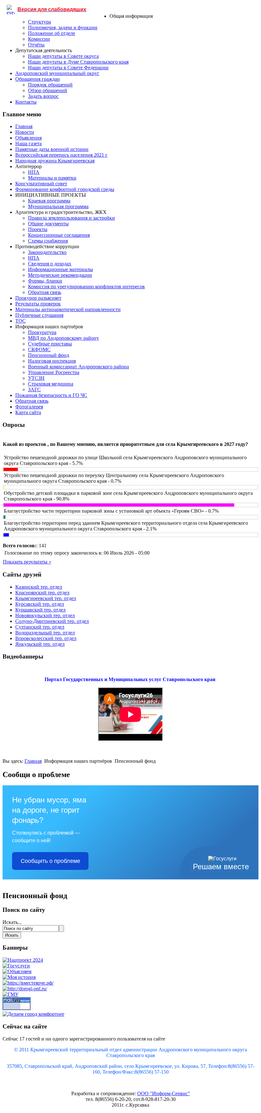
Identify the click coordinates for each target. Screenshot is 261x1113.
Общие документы (48, 223)
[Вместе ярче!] (28, 983)
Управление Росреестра (53, 372)
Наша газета (28, 143)
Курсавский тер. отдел (39, 604)
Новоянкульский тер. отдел (45, 615)
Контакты (26, 102)
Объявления (28, 137)
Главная (23, 126)
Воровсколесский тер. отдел (45, 638)
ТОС (20, 321)
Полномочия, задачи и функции (62, 27)
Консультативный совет (41, 183)
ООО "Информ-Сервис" (163, 1093)
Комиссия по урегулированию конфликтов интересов (86, 286)
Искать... (12, 922)
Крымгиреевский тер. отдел (45, 598)
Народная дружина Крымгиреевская (55, 160)
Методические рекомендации (60, 275)
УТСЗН (36, 378)
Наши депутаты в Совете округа (63, 56)
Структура (39, 21)
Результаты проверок (38, 303)
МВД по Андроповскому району (63, 338)
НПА (33, 172)
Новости (24, 132)
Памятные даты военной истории (51, 149)
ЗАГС (34, 389)
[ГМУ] (10, 994)
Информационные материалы (60, 269)
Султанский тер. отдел (39, 627)
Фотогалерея (29, 406)
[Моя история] (19, 977)
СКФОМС (39, 349)
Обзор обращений (47, 90)
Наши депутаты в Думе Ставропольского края (78, 62)
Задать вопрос (43, 96)
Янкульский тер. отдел (40, 644)
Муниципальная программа (58, 206)
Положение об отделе (51, 33)
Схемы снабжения (48, 240)
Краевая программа (49, 200)
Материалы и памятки (52, 178)
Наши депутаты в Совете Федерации (68, 67)
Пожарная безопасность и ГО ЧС (51, 395)
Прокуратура (42, 332)
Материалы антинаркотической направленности (68, 309)
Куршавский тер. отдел (40, 609)
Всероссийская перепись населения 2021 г (61, 155)
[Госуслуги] (16, 965)
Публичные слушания (39, 315)
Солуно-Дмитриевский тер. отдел (52, 621)
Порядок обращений (50, 84)
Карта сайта (28, 412)
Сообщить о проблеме (50, 861)
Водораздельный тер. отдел (45, 632)
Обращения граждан (37, 79)
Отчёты (36, 44)
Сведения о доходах (49, 263)
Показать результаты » (27, 561)
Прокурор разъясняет (38, 298)
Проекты (37, 229)
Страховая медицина (50, 383)
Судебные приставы (50, 343)
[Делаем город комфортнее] (33, 1014)
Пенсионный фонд (48, 355)
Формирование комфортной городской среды (64, 189)
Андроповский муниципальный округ (57, 73)
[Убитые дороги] (25, 988)
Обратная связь (44, 292)
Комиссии (39, 39)
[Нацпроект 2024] (23, 960)
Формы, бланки (45, 280)
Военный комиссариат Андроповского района (78, 366)
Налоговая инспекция (52, 361)
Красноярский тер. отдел (42, 592)
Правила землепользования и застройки (71, 218)
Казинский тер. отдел (38, 587)
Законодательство (47, 252)
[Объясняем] (17, 971)
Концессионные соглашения (59, 235)
